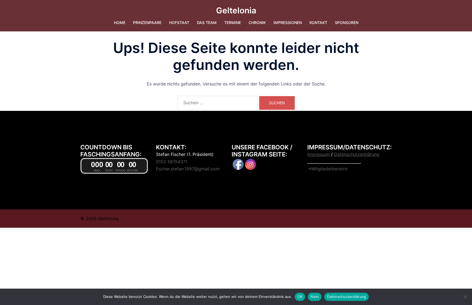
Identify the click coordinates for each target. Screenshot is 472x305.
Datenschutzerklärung (346, 296)
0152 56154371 (171, 161)
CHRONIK (257, 22)
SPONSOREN (346, 22)
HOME (119, 22)
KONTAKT (318, 22)
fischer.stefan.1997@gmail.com (188, 168)
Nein (315, 296)
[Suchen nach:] (218, 102)
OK (300, 296)
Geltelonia (236, 10)
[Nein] (465, 297)
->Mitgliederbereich (327, 168)
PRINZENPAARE (147, 22)
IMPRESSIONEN (287, 22)
